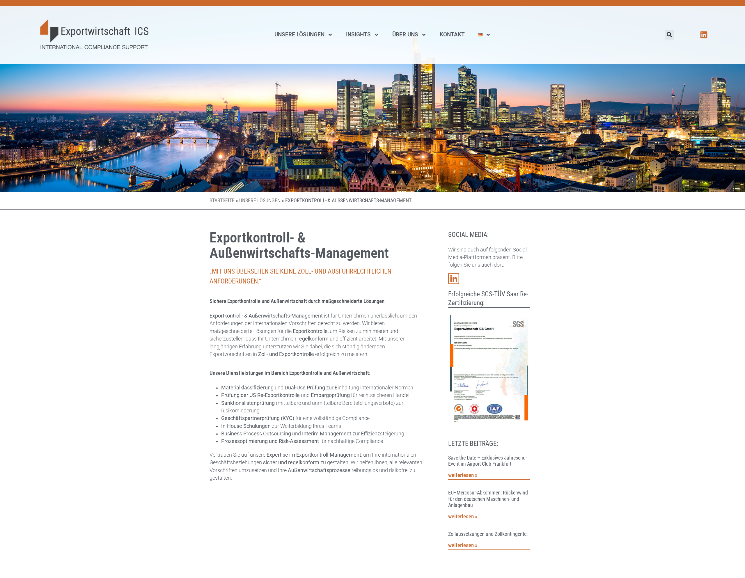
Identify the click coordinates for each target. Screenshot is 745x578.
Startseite (222, 200)
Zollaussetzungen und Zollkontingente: (488, 534)
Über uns (405, 34)
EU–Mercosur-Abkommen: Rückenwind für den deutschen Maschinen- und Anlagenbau (488, 499)
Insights (358, 34)
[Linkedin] (704, 35)
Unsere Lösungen (299, 34)
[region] (76, 535)
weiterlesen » (462, 475)
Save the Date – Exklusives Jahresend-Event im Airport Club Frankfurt (487, 461)
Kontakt (452, 34)
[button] (669, 35)
